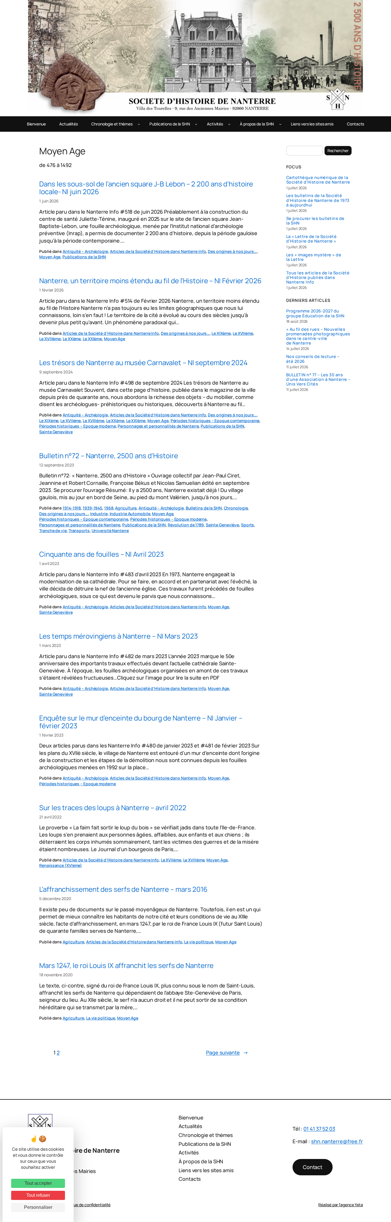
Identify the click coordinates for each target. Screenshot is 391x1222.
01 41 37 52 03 (319, 1128)
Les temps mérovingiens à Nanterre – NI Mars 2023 (118, 636)
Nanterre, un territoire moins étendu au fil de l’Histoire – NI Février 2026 (150, 280)
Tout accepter (38, 1183)
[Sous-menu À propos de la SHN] (280, 124)
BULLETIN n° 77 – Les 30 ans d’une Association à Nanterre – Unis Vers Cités (318, 380)
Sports (247, 525)
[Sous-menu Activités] (229, 124)
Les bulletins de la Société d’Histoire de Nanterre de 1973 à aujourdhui (317, 200)
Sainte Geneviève (55, 431)
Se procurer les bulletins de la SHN (315, 220)
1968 (108, 508)
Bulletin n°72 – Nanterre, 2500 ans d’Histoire (108, 455)
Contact (312, 1167)
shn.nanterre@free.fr (337, 1141)
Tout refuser (38, 1195)
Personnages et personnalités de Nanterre (158, 426)
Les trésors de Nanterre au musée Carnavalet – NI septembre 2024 (143, 362)
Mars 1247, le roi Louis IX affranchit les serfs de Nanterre (126, 965)
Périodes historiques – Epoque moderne (77, 426)
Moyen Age (49, 256)
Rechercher (338, 150)
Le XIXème (221, 333)
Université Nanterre (110, 530)
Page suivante (227, 1052)
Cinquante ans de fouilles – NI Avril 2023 (101, 554)
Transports (79, 530)
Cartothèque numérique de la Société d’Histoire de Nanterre (318, 179)
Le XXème (72, 338)
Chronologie (236, 508)
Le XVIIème (243, 333)
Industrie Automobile (130, 513)
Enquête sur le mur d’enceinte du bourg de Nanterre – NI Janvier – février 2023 (140, 721)
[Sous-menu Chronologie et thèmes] (139, 124)
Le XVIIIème (50, 338)
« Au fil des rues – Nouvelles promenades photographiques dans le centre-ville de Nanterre (318, 336)
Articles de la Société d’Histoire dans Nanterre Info (158, 251)
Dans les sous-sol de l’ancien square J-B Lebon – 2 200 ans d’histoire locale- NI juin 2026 (146, 187)
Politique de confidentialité (86, 1204)
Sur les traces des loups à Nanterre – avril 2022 (112, 807)
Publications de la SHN (84, 256)
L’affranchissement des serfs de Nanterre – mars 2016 (123, 889)
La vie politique (198, 941)
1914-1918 (72, 508)
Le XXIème (92, 338)
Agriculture (126, 508)
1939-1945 (92, 508)
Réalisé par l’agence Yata (340, 1204)
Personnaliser (38, 1207)
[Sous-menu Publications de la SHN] (196, 124)
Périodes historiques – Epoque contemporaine (215, 420)
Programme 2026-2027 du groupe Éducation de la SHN (315, 313)
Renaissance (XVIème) (60, 865)
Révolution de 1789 (186, 525)
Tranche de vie (53, 530)
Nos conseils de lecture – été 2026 (313, 358)
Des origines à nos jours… (232, 251)
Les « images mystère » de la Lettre (313, 257)
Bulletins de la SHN (204, 508)
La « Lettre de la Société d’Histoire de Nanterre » (311, 238)
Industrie (99, 513)
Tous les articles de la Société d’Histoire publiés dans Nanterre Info (318, 278)
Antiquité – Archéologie (85, 251)
